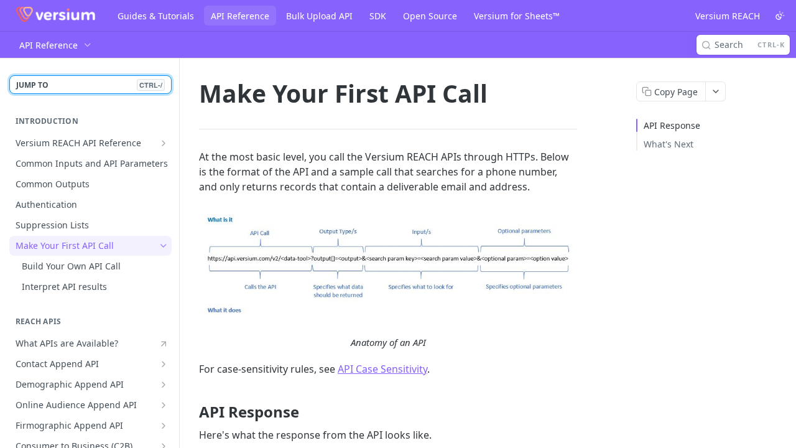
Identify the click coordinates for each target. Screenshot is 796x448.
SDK (377, 16)
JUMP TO (89, 85)
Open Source (430, 16)
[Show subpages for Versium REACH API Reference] (164, 143)
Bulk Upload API (319, 16)
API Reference (240, 16)
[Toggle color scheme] (780, 16)
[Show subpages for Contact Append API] (164, 364)
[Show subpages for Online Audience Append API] (164, 405)
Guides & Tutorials (156, 16)
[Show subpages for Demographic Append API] (164, 385)
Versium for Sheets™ (517, 16)
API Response (672, 125)
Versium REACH (727, 16)
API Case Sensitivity (382, 369)
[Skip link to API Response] (190, 412)
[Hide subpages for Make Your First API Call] (164, 246)
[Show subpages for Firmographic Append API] (164, 426)
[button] (388, 265)
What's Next (668, 144)
